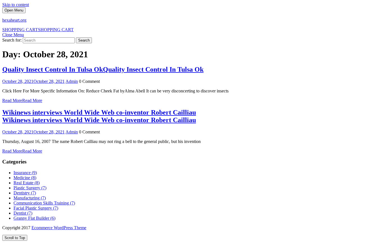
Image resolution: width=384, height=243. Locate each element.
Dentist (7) (22, 213)
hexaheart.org (14, 20)
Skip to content (15, 4)
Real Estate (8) (26, 182)
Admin (71, 81)
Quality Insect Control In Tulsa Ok (103, 69)
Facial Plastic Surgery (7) (35, 208)
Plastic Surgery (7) (29, 187)
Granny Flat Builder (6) (34, 218)
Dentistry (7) (24, 192)
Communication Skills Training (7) (44, 203)
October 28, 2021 (33, 81)
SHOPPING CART (38, 29)
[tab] (14, 10)
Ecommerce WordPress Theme (58, 227)
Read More (22, 100)
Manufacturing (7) (29, 198)
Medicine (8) (24, 177)
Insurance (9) (25, 172)
